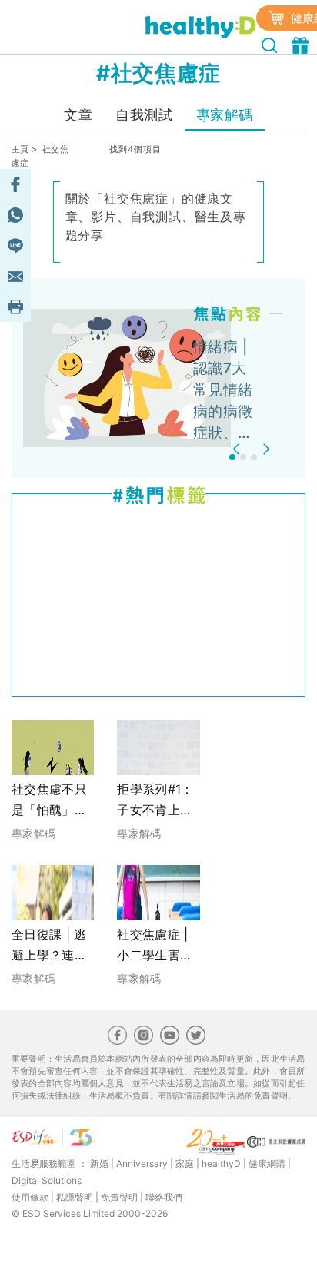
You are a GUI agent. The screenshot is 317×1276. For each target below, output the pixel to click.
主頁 (20, 149)
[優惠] (302, 43)
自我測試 (143, 115)
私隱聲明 (74, 1197)
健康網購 (267, 1163)
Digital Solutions (47, 1180)
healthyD (221, 1163)
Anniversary (142, 1163)
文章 (78, 115)
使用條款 (30, 1197)
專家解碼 (224, 115)
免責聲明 (119, 1197)
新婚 (99, 1163)
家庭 (184, 1163)
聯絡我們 (163, 1197)
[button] (238, 449)
